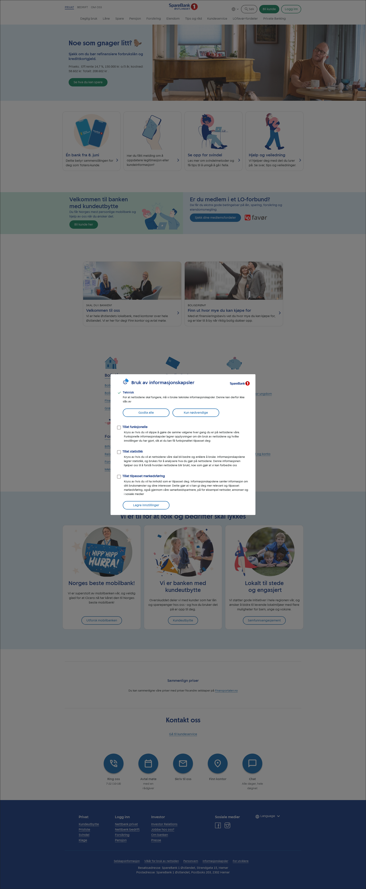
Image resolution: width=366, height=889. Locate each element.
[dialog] (183, 444)
